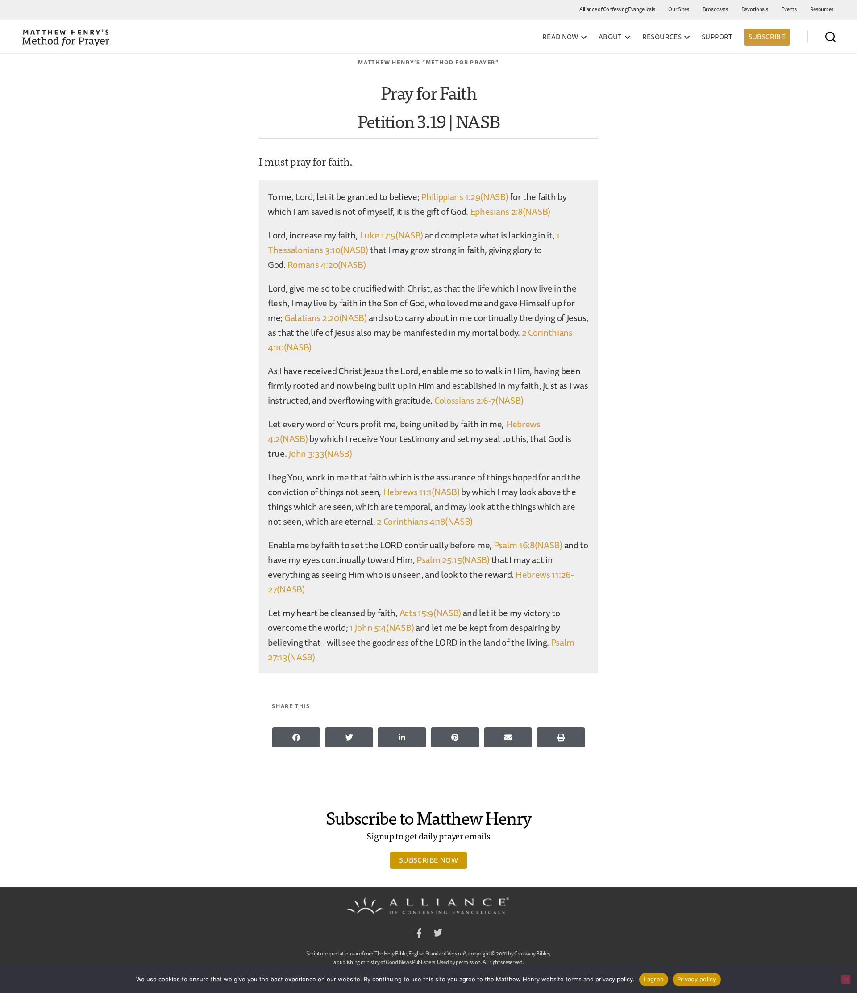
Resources (821, 9)
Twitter (437, 934)
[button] (296, 737)
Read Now (560, 37)
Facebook (419, 934)
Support (717, 37)
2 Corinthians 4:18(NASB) (425, 521)
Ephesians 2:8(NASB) (510, 211)
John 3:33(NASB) (320, 453)
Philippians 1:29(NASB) (464, 197)
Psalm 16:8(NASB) (528, 545)
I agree (654, 979)
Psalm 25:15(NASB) (453, 560)
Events (788, 9)
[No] (845, 979)
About (610, 37)
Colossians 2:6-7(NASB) (478, 400)
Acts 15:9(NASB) (430, 613)
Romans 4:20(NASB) (326, 264)
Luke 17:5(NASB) (392, 235)
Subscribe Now (428, 860)
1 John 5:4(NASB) (381, 627)
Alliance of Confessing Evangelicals (617, 9)
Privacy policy (696, 979)
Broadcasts (715, 9)
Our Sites (678, 9)
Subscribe (767, 37)
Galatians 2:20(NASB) (325, 318)
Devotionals (754, 9)
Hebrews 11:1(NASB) (421, 492)
